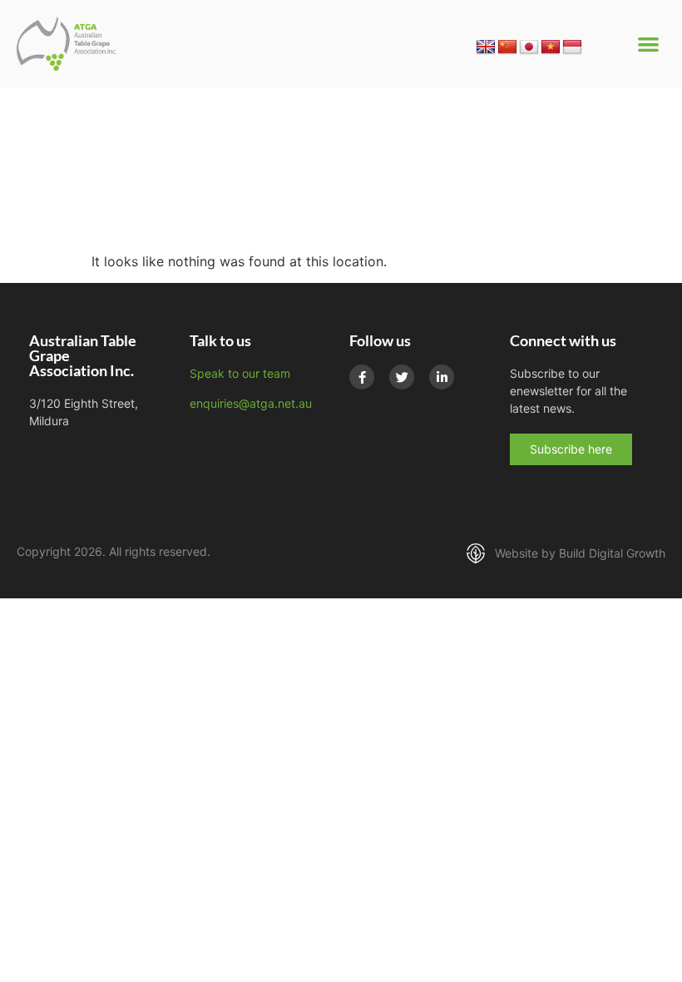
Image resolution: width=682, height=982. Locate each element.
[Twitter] (401, 377)
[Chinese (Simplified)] (507, 47)
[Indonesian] (572, 47)
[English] (486, 47)
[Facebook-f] (361, 377)
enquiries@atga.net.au (251, 403)
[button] (649, 44)
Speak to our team (240, 373)
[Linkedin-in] (441, 377)
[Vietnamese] (551, 47)
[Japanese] (529, 47)
